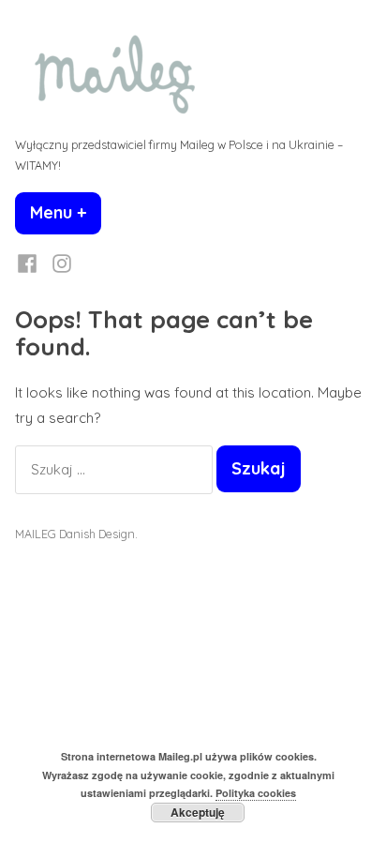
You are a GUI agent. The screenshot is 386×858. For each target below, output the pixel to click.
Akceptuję (198, 812)
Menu (65, 212)
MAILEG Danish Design (75, 534)
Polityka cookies (255, 793)
